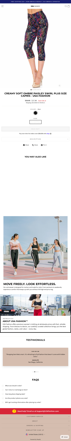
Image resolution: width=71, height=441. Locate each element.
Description (35, 139)
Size (35, 118)
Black (35, 113)
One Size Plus (35, 122)
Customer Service (35, 416)
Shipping (28, 103)
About (35, 421)
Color (35, 109)
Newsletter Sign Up (35, 430)
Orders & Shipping (35, 425)
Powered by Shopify (35, 439)
